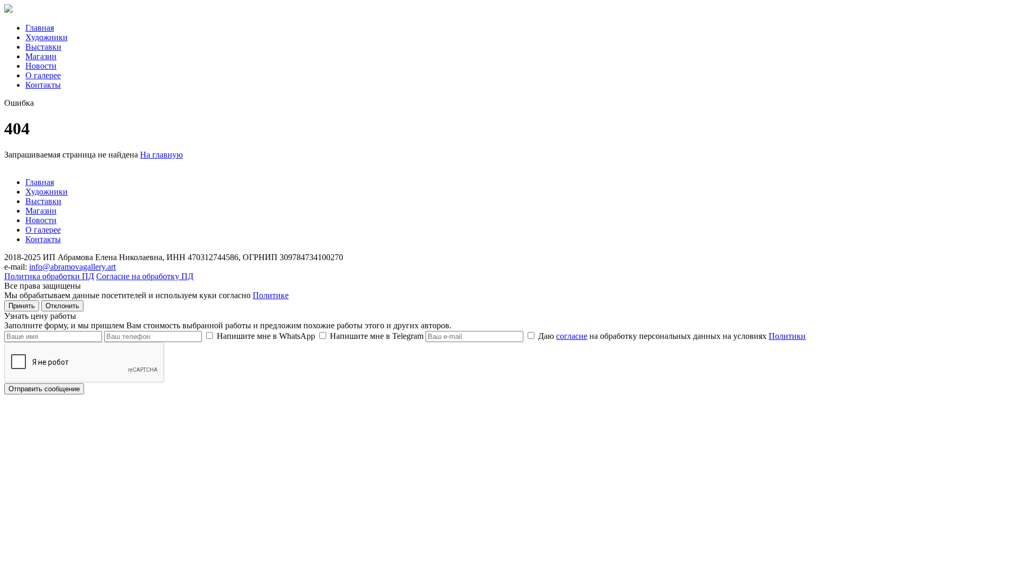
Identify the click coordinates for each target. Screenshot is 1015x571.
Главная (39, 27)
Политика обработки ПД (49, 276)
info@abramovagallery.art (72, 266)
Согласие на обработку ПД (144, 276)
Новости (41, 65)
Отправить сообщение (44, 389)
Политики (787, 335)
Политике (271, 295)
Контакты (43, 84)
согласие (571, 335)
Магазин (41, 56)
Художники (46, 37)
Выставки (43, 46)
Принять (21, 306)
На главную (161, 154)
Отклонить (62, 306)
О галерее (43, 75)
